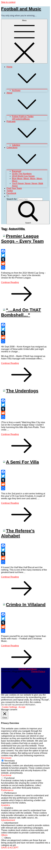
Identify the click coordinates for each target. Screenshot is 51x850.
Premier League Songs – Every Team (22, 239)
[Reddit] (24, 263)
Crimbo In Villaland (26, 604)
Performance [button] (7, 790)
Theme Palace (38, 671)
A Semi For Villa (22, 462)
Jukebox (16, 145)
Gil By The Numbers (22, 173)
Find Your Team (14, 188)
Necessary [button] (6, 758)
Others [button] (4, 835)
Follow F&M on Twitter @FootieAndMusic (23, 117)
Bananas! (16, 171)
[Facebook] (24, 251)
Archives (16, 90)
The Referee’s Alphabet (18, 533)
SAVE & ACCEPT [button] (9, 847)
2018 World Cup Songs (23, 176)
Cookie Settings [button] (9, 707)
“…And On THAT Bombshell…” (21, 312)
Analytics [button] (5, 805)
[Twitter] (24, 255)
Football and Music (21, 8)
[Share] (24, 267)
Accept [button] (21, 707)
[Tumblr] (24, 259)
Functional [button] (6, 775)
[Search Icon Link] (8, 196)
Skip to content (8, 2)
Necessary (9, 760)
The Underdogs (22, 390)
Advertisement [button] (8, 820)
